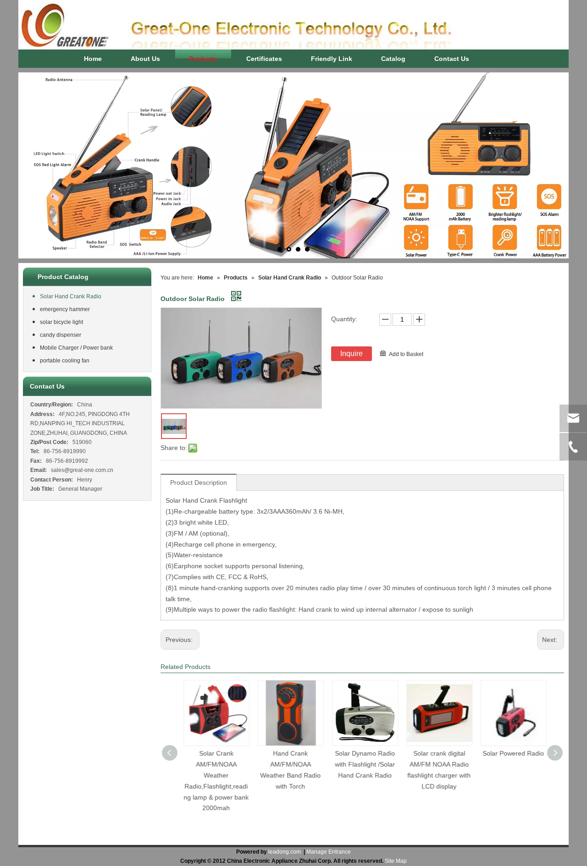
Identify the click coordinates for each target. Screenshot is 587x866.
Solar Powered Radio (511, 753)
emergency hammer (65, 309)
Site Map (396, 861)
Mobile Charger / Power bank (76, 348)
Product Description (198, 482)
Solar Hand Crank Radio (70, 296)
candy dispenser (60, 335)
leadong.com (284, 852)
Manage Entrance (328, 852)
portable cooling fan (64, 360)
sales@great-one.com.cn (82, 470)
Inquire (351, 353)
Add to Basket (406, 354)
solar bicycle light (61, 322)
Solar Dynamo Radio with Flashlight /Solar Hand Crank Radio (362, 764)
